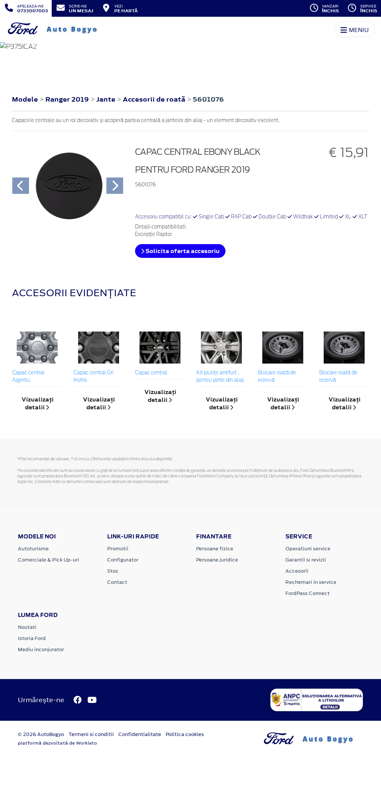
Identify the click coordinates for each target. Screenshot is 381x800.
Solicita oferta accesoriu (182, 251)
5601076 (208, 99)
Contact (117, 582)
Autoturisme (33, 548)
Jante (106, 99)
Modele (25, 99)
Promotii (117, 548)
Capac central (151, 373)
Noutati (27, 627)
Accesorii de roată (155, 99)
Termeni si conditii (91, 734)
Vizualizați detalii (38, 403)
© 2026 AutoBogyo (41, 734)
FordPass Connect (307, 593)
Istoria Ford (32, 638)
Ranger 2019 (67, 99)
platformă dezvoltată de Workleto (57, 743)
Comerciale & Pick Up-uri (48, 559)
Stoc (113, 571)
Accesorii (296, 571)
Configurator (122, 559)
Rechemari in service (310, 582)
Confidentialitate (139, 734)
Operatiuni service (307, 548)
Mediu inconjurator (41, 649)
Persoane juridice (217, 559)
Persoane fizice (214, 548)
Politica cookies (185, 734)
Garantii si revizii (305, 559)
